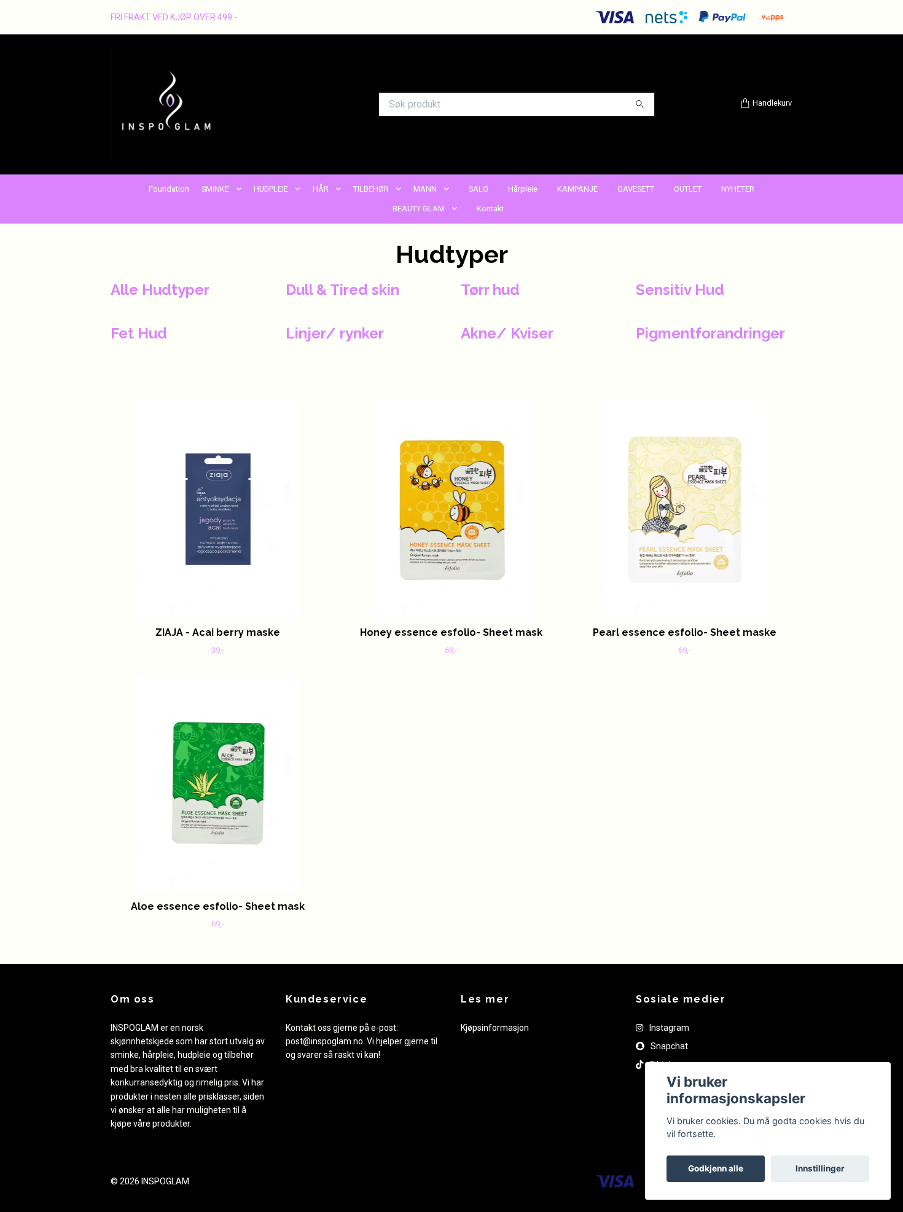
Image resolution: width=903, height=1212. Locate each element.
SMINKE (215, 189)
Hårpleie (523, 189)
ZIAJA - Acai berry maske (217, 632)
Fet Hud (139, 333)
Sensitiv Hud (680, 290)
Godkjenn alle (715, 1168)
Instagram (668, 1028)
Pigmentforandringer (710, 333)
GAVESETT (635, 189)
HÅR (321, 189)
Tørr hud (490, 290)
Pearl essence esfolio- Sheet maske (684, 632)
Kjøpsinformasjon (495, 1028)
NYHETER (737, 189)
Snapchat (668, 1046)
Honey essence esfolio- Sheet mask (451, 632)
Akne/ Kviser (507, 333)
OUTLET (688, 189)
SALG (478, 189)
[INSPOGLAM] (281, 104)
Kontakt (490, 208)
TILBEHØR (371, 189)
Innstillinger (820, 1168)
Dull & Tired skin (342, 290)
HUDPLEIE (271, 189)
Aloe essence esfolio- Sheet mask (218, 906)
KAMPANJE (577, 189)
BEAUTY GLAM (419, 208)
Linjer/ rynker (335, 333)
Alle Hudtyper (160, 290)
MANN (425, 189)
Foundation (169, 189)
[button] (241, 189)
